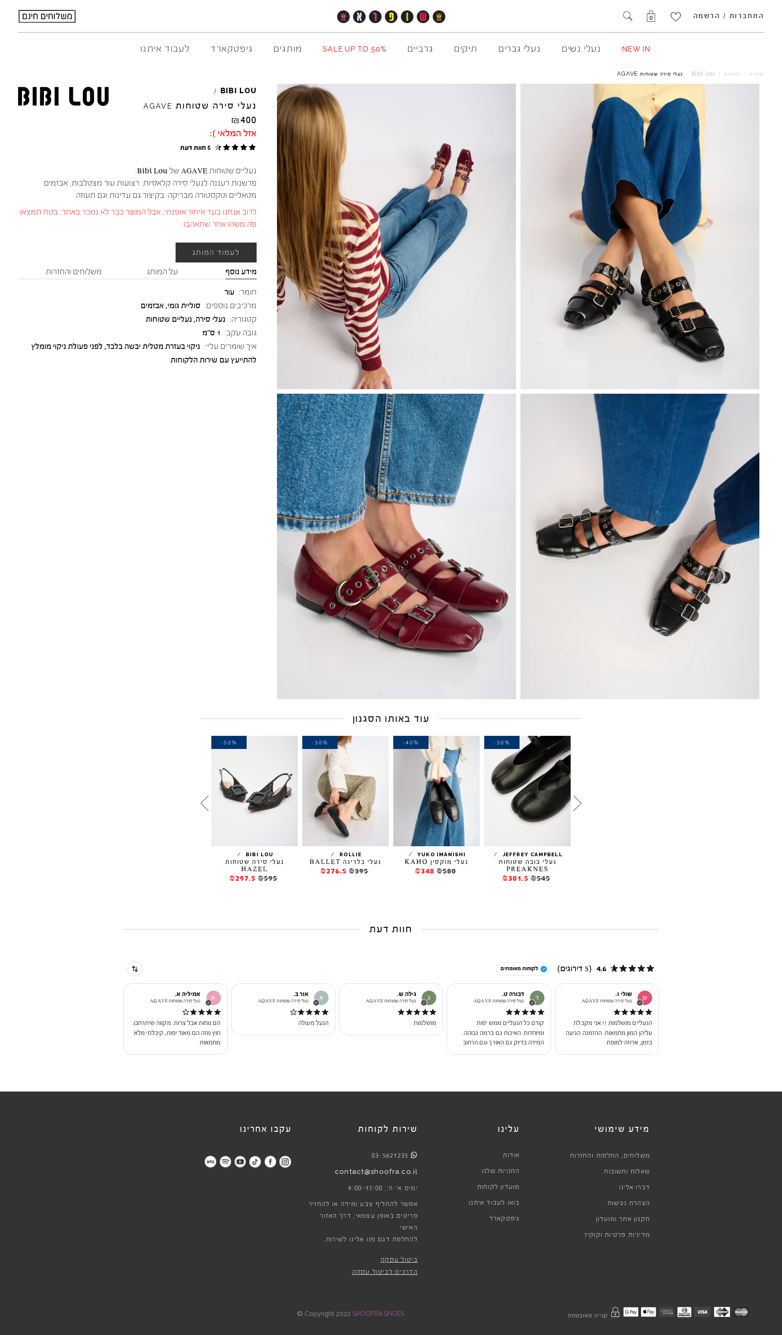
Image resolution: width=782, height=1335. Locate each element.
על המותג (162, 271)
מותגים (732, 74)
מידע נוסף (241, 271)
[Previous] (577, 803)
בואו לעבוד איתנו (494, 1202)
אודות (511, 1155)
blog (210, 1161)
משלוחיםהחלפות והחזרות (610, 1155)
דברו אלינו (634, 1187)
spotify (225, 1161)
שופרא (756, 74)
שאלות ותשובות (627, 1171)
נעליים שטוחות (169, 319)
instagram (284, 1161)
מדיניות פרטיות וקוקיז (617, 1235)
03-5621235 (390, 1155)
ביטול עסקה (399, 1259)
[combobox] (135, 969)
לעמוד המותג (216, 252)
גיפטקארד (504, 1218)
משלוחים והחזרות (74, 271)
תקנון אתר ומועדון (623, 1219)
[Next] (204, 803)
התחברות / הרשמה (728, 16)
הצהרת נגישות (628, 1203)
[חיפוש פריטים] (627, 17)
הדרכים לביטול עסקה (385, 1272)
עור (229, 291)
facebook (270, 1161)
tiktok (255, 1161)
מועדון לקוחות (498, 1187)
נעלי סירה (210, 319)
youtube (240, 1161)
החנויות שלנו (501, 1171)
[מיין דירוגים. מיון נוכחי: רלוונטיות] (135, 969)
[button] (216, 147)
